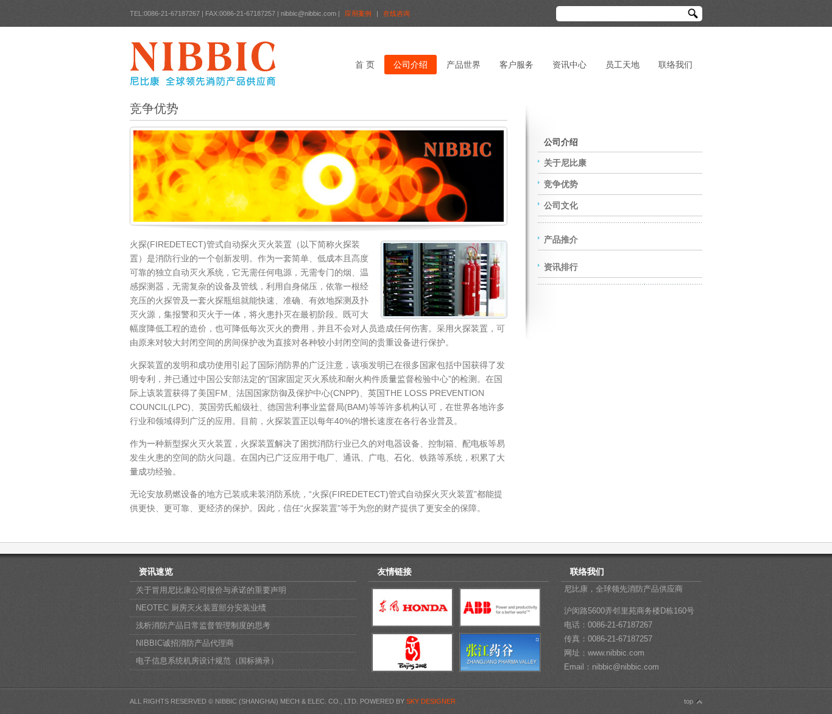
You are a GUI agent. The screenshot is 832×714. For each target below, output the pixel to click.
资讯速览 (156, 571)
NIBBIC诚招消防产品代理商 (185, 643)
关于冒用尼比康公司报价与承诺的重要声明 (211, 590)
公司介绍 (410, 64)
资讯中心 (569, 64)
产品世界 (463, 64)
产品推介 (561, 239)
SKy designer (431, 701)
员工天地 (622, 64)
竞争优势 (561, 184)
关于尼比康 (565, 163)
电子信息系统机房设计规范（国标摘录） (207, 660)
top (688, 701)
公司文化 (561, 205)
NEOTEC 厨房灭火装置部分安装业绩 (201, 607)
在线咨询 (396, 13)
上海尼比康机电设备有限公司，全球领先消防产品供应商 (203, 63)
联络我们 (675, 64)
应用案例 (358, 13)
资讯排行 (561, 267)
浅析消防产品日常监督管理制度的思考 (203, 625)
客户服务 (516, 64)
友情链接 (395, 571)
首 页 (365, 64)
